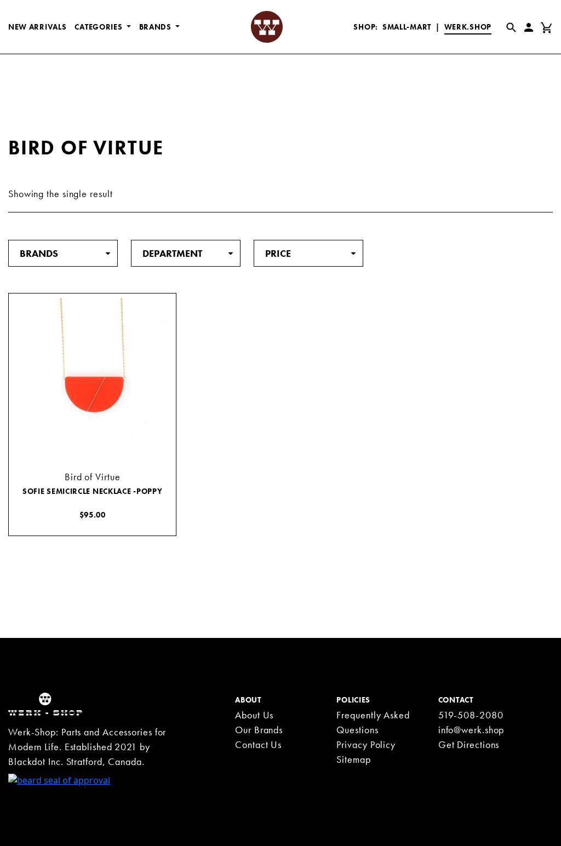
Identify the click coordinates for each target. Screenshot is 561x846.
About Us (254, 715)
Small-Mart (406, 27)
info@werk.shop (471, 729)
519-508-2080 (470, 715)
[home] (45, 703)
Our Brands (259, 729)
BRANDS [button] (156, 27)
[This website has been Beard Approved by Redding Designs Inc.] (59, 780)
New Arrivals (37, 27)
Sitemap (353, 759)
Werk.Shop (467, 27)
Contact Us (258, 744)
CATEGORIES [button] (99, 27)
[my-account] (531, 27)
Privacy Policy (366, 744)
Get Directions (469, 744)
